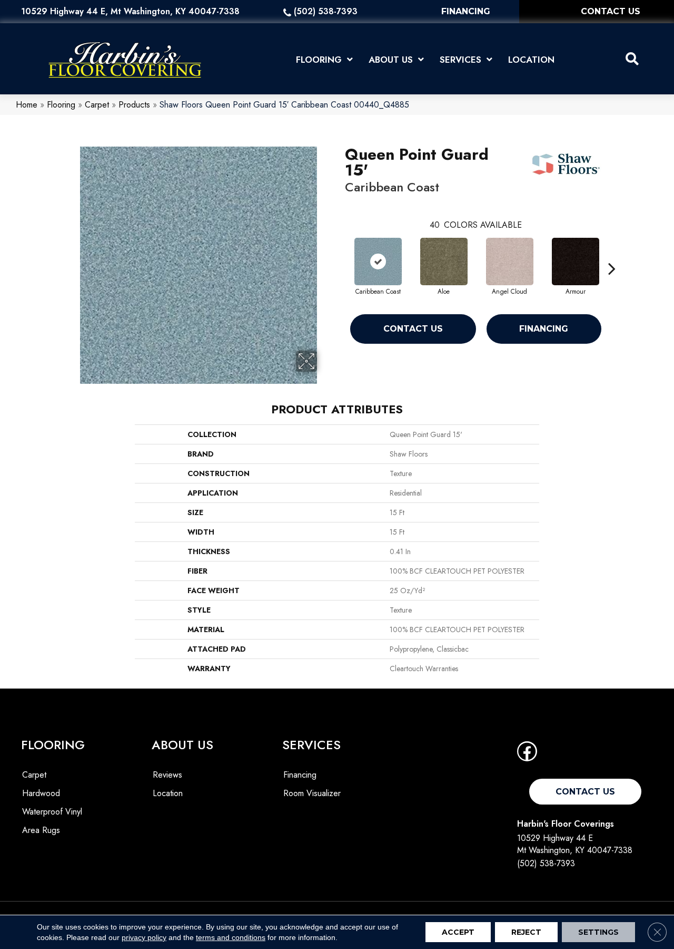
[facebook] (527, 754)
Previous (340, 252)
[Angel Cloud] (509, 261)
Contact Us (413, 329)
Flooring (61, 105)
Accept (458, 932)
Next (612, 252)
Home (26, 105)
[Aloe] (444, 261)
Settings (598, 932)
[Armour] (575, 261)
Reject (526, 932)
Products (134, 105)
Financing (543, 329)
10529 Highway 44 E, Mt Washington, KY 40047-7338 (130, 11)
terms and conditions (230, 937)
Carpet (97, 105)
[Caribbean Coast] (378, 261)
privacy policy (144, 937)
